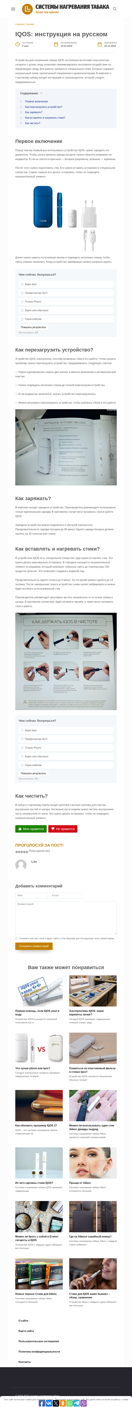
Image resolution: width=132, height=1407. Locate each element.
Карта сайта (26, 1331)
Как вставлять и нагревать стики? (45, 117)
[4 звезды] (24, 851)
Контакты (25, 1362)
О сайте (23, 1320)
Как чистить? (32, 123)
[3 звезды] (21, 851)
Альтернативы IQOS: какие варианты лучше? (86, 1012)
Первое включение (36, 101)
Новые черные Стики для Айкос (36, 1293)
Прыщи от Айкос (80, 1182)
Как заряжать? (33, 112)
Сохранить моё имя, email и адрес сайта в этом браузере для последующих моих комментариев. (67, 938)
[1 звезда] (16, 851)
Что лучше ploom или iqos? (32, 1068)
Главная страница (24, 24)
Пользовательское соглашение (39, 1341)
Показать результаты (33, 327)
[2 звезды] (19, 851)
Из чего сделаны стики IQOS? (34, 1182)
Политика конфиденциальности (39, 1351)
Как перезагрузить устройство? (43, 107)
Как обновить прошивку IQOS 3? (36, 1125)
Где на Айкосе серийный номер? (90, 1236)
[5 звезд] (27, 851)
